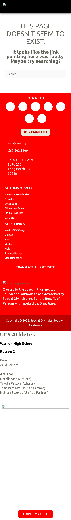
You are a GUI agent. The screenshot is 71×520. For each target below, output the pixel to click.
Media (8, 244)
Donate (9, 199)
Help (8, 248)
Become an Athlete (17, 194)
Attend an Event (15, 208)
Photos (9, 239)
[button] (66, 5)
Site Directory (13, 257)
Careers (9, 217)
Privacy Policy (13, 253)
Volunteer (11, 203)
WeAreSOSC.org (15, 230)
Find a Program (14, 212)
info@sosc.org (17, 143)
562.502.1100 (18, 150)
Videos (9, 234)
